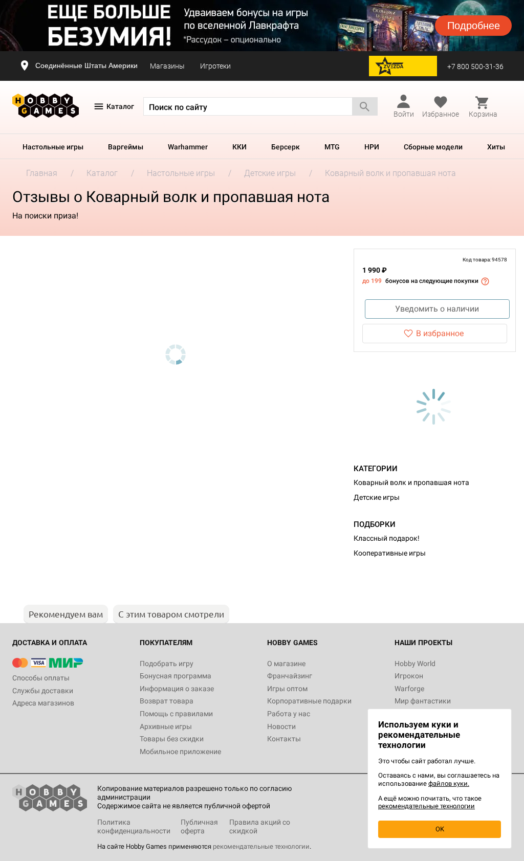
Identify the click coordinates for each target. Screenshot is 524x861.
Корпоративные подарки (309, 701)
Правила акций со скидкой (259, 826)
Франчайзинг (289, 676)
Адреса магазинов (43, 703)
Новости (281, 726)
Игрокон (409, 676)
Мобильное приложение (180, 751)
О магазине (286, 663)
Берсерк (285, 147)
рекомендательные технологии (261, 846)
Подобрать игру (166, 663)
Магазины (167, 66)
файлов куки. (448, 783)
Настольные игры (53, 147)
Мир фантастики (423, 701)
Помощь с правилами (176, 714)
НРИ (371, 147)
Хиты (496, 147)
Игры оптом (287, 689)
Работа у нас (288, 714)
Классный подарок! (387, 538)
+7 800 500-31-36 (475, 66)
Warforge (409, 689)
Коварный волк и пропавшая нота (411, 482)
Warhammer (188, 147)
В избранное (440, 333)
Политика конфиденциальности (133, 826)
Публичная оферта (199, 826)
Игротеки (215, 66)
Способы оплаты (41, 678)
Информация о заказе (177, 689)
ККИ (239, 147)
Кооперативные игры (390, 553)
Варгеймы (125, 147)
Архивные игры (166, 726)
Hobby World (415, 663)
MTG (332, 147)
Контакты (284, 739)
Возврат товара (166, 701)
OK (439, 829)
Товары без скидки (172, 739)
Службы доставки (42, 691)
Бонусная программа (175, 676)
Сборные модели (433, 147)
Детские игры (377, 497)
